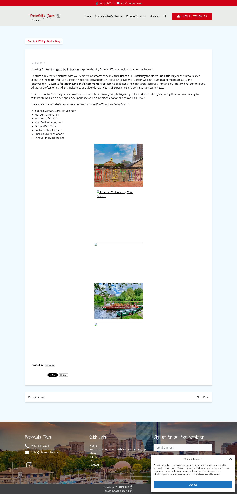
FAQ (91, 461)
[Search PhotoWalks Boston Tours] (165, 16)
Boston (50, 365)
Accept (193, 484)
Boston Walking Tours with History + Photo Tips (118, 449)
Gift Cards (95, 457)
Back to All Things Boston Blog (44, 41)
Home (87, 16)
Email (64, 375)
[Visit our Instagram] (28, 464)
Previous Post (36, 397)
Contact (94, 465)
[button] (230, 458)
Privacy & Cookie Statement (118, 490)
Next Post (203, 397)
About (93, 453)
